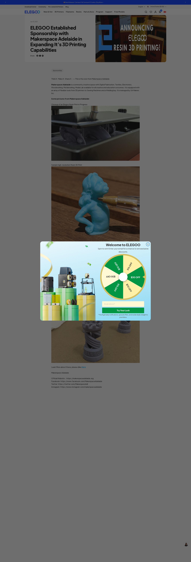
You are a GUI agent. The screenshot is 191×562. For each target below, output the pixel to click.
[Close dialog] (148, 244)
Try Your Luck (123, 310)
